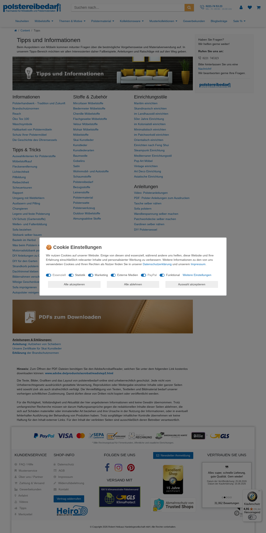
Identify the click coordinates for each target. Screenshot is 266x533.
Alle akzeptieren (74, 284)
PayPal (152, 275)
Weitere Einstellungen (197, 275)
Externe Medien (127, 275)
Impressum (198, 264)
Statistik (80, 275)
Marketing (101, 275)
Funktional (173, 275)
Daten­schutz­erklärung (157, 264)
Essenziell (59, 275)
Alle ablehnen (133, 284)
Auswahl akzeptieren (191, 284)
